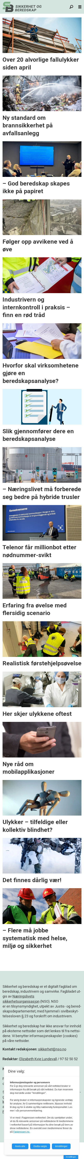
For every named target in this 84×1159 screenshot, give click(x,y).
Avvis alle (20, 1146)
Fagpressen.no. (21, 1131)
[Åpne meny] (79, 7)
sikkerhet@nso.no (52, 1049)
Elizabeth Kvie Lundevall (38, 1059)
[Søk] (71, 7)
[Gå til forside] (22, 7)
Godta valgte (40, 1146)
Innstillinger (71, 1157)
